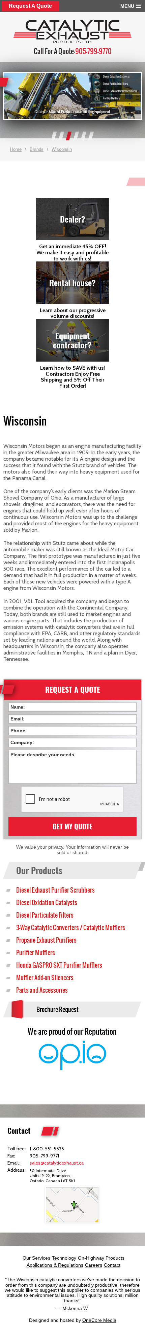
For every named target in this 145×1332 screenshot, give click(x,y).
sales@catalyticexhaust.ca (57, 1163)
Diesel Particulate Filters (45, 915)
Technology (64, 1258)
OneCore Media (99, 1320)
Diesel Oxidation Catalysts (46, 902)
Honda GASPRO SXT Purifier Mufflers (59, 965)
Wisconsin (62, 149)
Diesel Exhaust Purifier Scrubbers (55, 890)
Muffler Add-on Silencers (45, 977)
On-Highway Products (101, 1258)
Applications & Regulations (55, 1265)
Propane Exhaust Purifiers (46, 940)
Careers (93, 1265)
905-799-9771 (44, 1156)
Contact (112, 1265)
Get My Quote (72, 826)
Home (16, 149)
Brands (37, 149)
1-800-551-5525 (47, 1149)
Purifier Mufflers (35, 952)
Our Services (36, 1258)
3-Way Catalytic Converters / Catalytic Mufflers (70, 927)
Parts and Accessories (42, 990)
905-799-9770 (93, 51)
